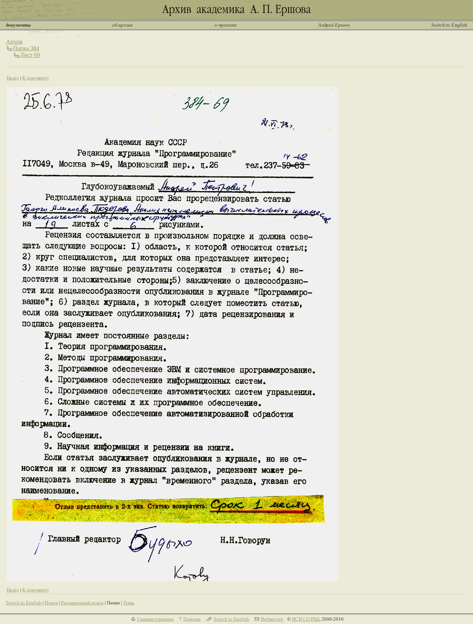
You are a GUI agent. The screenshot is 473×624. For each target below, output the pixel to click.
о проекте (226, 25)
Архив (14, 41)
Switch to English (449, 25)
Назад (13, 78)
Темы (128, 603)
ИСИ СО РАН (305, 619)
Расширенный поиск (82, 603)
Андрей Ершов (334, 25)
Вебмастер (272, 619)
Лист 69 (30, 55)
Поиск (51, 603)
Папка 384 (26, 48)
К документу (35, 78)
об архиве (122, 25)
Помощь (192, 619)
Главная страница (155, 619)
